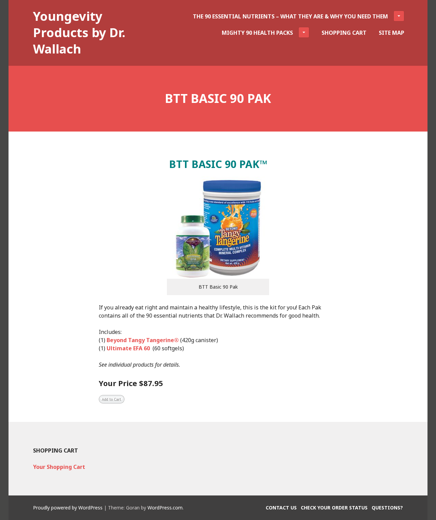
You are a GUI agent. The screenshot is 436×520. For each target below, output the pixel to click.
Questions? (387, 507)
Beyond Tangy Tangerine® (143, 340)
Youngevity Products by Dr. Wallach (79, 32)
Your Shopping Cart (59, 467)
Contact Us (281, 507)
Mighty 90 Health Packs (257, 32)
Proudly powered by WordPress (68, 507)
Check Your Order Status (334, 507)
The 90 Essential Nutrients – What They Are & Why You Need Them (290, 16)
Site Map (391, 32)
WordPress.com (165, 507)
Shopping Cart (344, 32)
